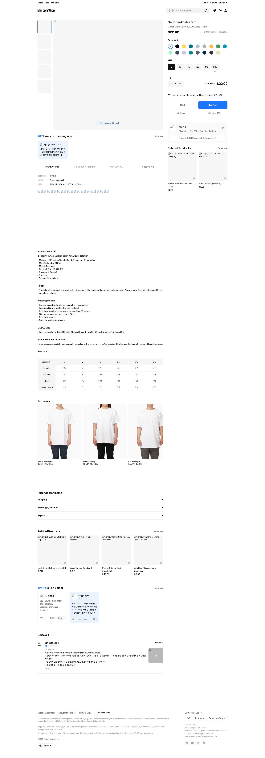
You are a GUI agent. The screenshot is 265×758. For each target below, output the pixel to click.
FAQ (188, 718)
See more (158, 136)
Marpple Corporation (46, 713)
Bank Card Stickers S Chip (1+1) (52, 568)
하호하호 (53, 176)
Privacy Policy (103, 713)
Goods (52, 180)
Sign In (205, 3)
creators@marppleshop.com (205, 736)
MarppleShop (43, 3)
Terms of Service (86, 713)
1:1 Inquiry (199, 718)
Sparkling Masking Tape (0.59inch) (145, 569)
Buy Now (213, 105)
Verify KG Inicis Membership (143, 733)
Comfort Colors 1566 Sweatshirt (111, 569)
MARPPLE (55, 3)
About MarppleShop (67, 713)
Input (60, 618)
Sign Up (213, 3)
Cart (182, 105)
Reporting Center (217, 718)
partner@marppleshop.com (202, 734)
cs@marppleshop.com (218, 731)
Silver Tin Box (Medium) (81, 568)
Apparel (60, 180)
